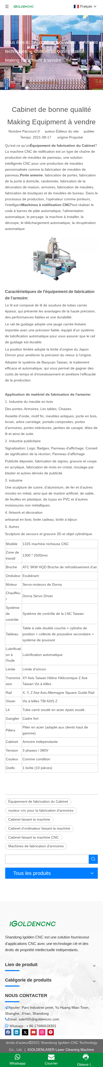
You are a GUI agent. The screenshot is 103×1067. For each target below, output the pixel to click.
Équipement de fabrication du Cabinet (38, 801)
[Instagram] (42, 1032)
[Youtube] (33, 1032)
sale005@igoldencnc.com (38, 1019)
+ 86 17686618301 (41, 1026)
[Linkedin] (17, 1032)
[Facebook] (8, 1032)
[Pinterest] (51, 1032)
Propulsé (76, 137)
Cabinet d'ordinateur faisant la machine (39, 828)
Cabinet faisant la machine (29, 819)
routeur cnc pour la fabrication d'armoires (41, 810)
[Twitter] (25, 1032)
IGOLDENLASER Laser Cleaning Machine (60, 1050)
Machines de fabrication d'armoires (36, 846)
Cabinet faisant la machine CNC (33, 837)
